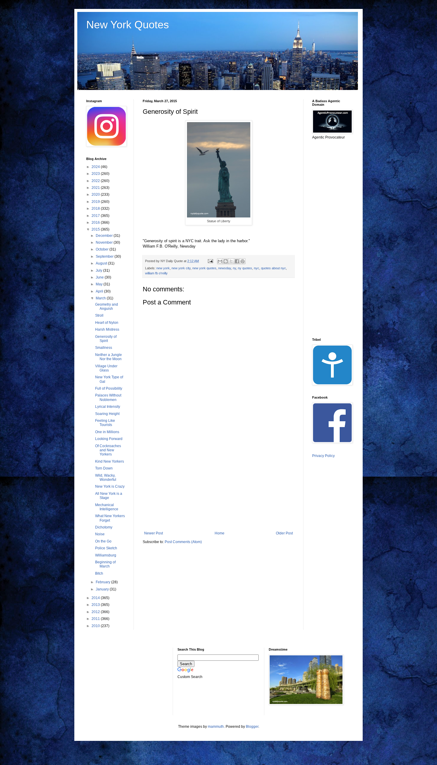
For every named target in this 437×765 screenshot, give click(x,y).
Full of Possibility (108, 388)
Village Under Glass (106, 368)
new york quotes (204, 268)
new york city (181, 268)
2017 (96, 216)
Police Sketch (106, 548)
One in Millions (107, 432)
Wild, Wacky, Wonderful (105, 477)
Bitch (99, 573)
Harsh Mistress (107, 329)
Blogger (252, 726)
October (102, 249)
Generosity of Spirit (106, 339)
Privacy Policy (323, 456)
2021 (96, 188)
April (100, 291)
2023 (96, 174)
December (105, 236)
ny (234, 268)
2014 (96, 598)
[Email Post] (210, 261)
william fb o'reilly (156, 273)
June (100, 277)
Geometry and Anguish (106, 306)
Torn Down (104, 468)
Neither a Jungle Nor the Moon (108, 357)
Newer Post (153, 533)
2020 (96, 194)
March (101, 298)
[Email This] (220, 261)
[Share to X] (231, 261)
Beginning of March (105, 564)
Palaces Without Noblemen (108, 397)
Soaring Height (107, 414)
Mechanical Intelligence (106, 507)
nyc (256, 268)
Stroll (99, 315)
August (102, 263)
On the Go (103, 541)
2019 (96, 202)
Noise (100, 534)
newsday (224, 268)
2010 (96, 626)
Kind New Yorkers (109, 461)
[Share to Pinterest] (243, 261)
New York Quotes (127, 24)
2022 (96, 181)
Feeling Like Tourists (105, 423)
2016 (96, 222)
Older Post (284, 533)
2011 (96, 619)
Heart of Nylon (106, 323)
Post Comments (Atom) (183, 542)
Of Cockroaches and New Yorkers (108, 450)
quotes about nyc (273, 268)
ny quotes (245, 268)
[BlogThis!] (226, 261)
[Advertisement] (218, 482)
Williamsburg (105, 555)
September (105, 256)
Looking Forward (108, 439)
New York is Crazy (110, 486)
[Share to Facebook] (237, 261)
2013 (96, 605)
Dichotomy (103, 527)
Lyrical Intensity (107, 407)
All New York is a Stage (108, 496)
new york (163, 268)
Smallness (103, 348)
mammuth (216, 726)
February (103, 582)
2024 (96, 167)
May (99, 284)
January (103, 589)
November (105, 242)
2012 (96, 612)
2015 (96, 229)
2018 (96, 208)
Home (219, 533)
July (99, 270)
